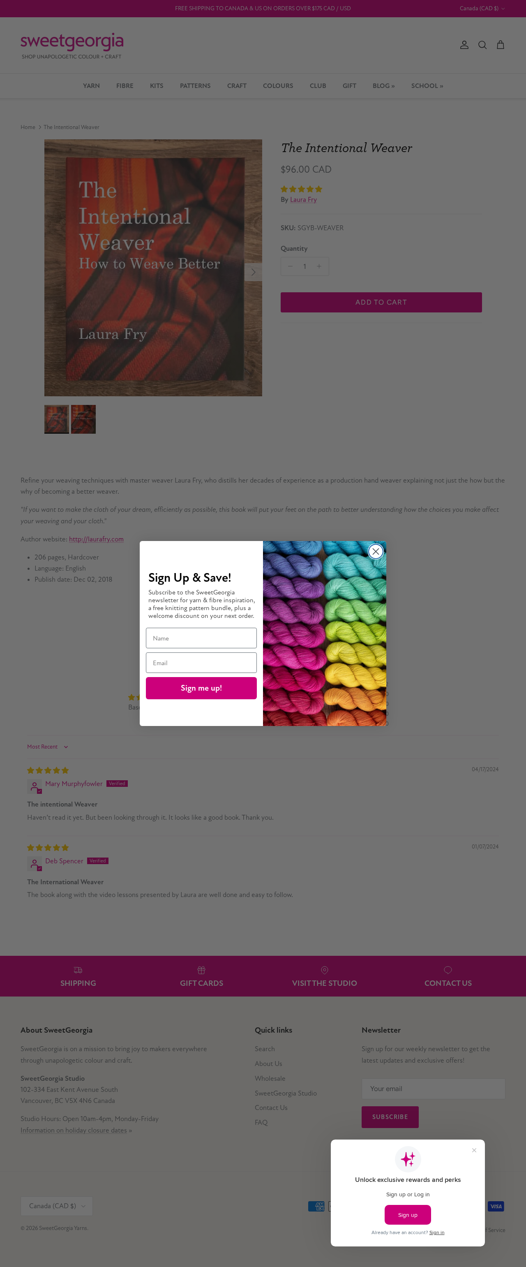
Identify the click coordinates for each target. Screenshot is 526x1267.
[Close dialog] (376, 551)
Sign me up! (201, 688)
